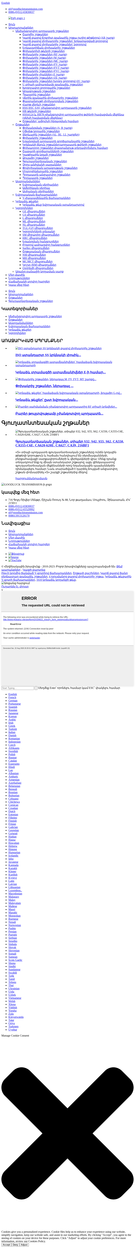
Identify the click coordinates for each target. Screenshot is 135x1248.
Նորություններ (19, 278)
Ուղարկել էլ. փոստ (15, 586)
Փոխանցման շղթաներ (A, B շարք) (47, 127)
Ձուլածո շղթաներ (35, 157)
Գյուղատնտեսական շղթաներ (44, 161)
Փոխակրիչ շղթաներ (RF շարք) (44, 54)
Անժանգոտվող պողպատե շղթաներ (42, 31)
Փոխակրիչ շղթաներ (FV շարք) (44, 64)
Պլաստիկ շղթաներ (36, 94)
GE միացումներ (33, 211)
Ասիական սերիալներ (38, 191)
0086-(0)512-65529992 (21, 509)
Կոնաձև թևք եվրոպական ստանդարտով (53, 204)
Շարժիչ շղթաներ (35, 34)
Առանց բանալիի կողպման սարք (39, 271)
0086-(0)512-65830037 (21, 12)
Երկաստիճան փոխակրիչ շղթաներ (48, 47)
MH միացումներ (34, 258)
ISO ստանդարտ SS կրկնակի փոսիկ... (48, 355)
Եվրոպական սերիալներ (40, 184)
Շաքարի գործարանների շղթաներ (48, 151)
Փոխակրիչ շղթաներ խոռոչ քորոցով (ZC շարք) (56, 81)
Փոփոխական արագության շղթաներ (50, 167)
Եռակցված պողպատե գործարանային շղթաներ (58, 141)
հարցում (21, 478)
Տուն (11, 24)
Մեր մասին (16, 274)
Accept (6, 1244)
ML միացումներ (33, 221)
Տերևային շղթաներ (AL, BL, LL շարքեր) (50, 134)
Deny (15, 1244)
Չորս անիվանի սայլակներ (41, 164)
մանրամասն (37, 478)
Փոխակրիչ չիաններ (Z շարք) (43, 74)
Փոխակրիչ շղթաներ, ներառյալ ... (44, 386)
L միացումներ (32, 218)
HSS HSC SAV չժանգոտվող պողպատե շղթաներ (57, 107)
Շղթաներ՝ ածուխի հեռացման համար (50, 121)
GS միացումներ (33, 214)
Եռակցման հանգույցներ (40, 241)
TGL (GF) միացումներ (37, 228)
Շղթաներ (22, 124)
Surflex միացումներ (35, 248)
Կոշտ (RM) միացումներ (39, 264)
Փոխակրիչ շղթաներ (37, 137)
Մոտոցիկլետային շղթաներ (42, 171)
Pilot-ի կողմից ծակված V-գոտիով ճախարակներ (36, 573)
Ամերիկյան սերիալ (36, 187)
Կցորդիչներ (24, 208)
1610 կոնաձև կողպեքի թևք (56, 579)
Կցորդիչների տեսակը (38, 231)
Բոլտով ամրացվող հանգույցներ (46, 244)
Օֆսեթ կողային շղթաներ (41, 131)
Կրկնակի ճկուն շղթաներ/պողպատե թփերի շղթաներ (61, 144)
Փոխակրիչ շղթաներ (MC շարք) (45, 61)
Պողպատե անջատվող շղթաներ (46, 174)
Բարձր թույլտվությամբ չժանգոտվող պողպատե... (59, 413)
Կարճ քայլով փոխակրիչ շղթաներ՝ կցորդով (54, 44)
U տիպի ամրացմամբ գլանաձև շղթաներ (52, 84)
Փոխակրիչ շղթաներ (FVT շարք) (45, 67)
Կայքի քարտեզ (34, 569)
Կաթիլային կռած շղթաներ (42, 154)
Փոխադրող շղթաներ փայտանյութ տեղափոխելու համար (65, 147)
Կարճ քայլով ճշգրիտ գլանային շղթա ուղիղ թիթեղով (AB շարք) (68, 37)
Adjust (24, 1244)
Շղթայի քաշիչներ (86, 573)
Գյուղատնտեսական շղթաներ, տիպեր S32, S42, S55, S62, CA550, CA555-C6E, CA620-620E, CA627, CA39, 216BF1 (69, 443)
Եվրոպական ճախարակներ (36, 194)
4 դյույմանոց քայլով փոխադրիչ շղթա (76, 576)
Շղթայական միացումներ (41, 251)
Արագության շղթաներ (39, 91)
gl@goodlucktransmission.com (25, 8)
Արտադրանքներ (20, 27)
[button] (67, 1133)
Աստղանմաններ (27, 181)
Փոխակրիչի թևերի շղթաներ (43, 51)
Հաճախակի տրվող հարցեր (29, 281)
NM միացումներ (34, 254)
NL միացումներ (33, 224)
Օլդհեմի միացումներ (37, 268)
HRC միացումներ (34, 238)
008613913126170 (19, 515)
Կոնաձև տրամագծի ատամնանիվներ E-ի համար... (60, 372)
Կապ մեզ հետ (18, 284)
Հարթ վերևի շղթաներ (38, 104)
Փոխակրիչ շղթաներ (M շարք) (44, 57)
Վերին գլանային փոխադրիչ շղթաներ (50, 97)
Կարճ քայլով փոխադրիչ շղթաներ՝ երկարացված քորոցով (65, 41)
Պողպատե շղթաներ (37, 177)
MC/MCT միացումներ (37, 261)
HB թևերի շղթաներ (36, 111)
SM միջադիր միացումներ (40, 234)
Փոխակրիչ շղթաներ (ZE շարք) (44, 77)
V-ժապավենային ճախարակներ (46, 198)
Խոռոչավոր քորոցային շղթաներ (46, 87)
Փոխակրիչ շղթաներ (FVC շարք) (45, 71)
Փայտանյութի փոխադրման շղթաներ (50, 101)
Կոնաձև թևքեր (26, 201)
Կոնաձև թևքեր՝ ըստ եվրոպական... (46, 400)
